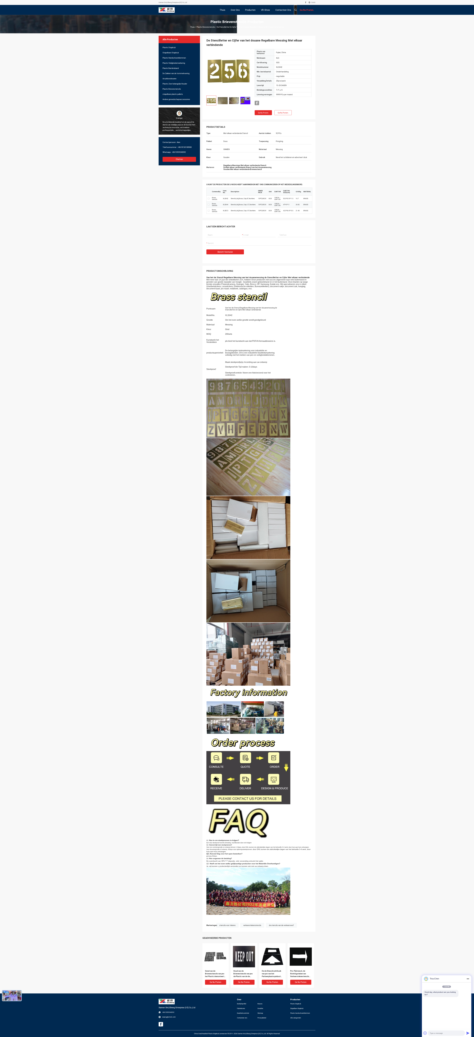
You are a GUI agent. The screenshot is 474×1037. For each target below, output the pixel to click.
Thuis (192, 27)
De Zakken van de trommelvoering (176, 73)
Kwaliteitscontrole (243, 1013)
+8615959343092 (179, 152)
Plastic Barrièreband (171, 68)
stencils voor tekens (227, 925)
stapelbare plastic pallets (173, 94)
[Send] (468, 1033)
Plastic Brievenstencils (206, 27)
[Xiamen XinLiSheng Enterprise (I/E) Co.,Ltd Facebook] (305, 2)
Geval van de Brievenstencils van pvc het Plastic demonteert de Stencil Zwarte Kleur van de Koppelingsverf (214, 974)
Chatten (179, 159)
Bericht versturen (225, 252)
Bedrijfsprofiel (241, 1004)
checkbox (208, 198)
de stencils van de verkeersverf (281, 925)
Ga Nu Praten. (263, 113)
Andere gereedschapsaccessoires (176, 99)
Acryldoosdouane (169, 79)
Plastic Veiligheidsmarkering (174, 63)
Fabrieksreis (241, 1008)
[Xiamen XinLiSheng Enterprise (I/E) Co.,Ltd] (167, 10)
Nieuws (259, 1004)
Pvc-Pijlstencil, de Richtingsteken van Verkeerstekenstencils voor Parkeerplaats (299, 974)
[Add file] (425, 1033)
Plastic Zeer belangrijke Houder (175, 84)
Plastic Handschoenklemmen (174, 58)
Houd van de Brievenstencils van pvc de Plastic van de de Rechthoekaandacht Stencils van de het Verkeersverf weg (243, 974)
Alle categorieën (295, 1018)
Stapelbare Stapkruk (171, 53)
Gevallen (260, 1008)
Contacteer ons (242, 1018)
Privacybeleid (261, 1018)
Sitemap (260, 1013)
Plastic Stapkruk (169, 47)
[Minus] (467, 978)
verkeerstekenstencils (252, 925)
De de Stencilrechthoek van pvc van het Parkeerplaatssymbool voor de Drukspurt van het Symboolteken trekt (271, 974)
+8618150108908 (185, 147)
